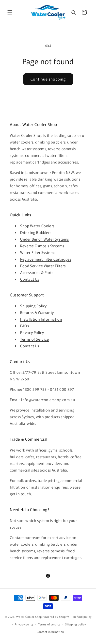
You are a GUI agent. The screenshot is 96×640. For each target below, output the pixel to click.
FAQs (24, 325)
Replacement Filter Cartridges (45, 259)
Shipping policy (75, 624)
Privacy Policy (32, 332)
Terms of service (49, 624)
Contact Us (29, 279)
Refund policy (82, 617)
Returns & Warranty (37, 312)
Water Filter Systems (37, 252)
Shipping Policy (33, 305)
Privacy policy (24, 624)
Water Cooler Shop (29, 617)
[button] (9, 12)
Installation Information (41, 319)
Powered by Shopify (56, 617)
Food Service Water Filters (43, 265)
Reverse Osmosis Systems (42, 245)
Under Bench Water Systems (44, 239)
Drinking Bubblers (35, 232)
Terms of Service (34, 339)
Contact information (50, 632)
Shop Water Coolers (37, 225)
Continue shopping (48, 79)
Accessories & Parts (36, 272)
